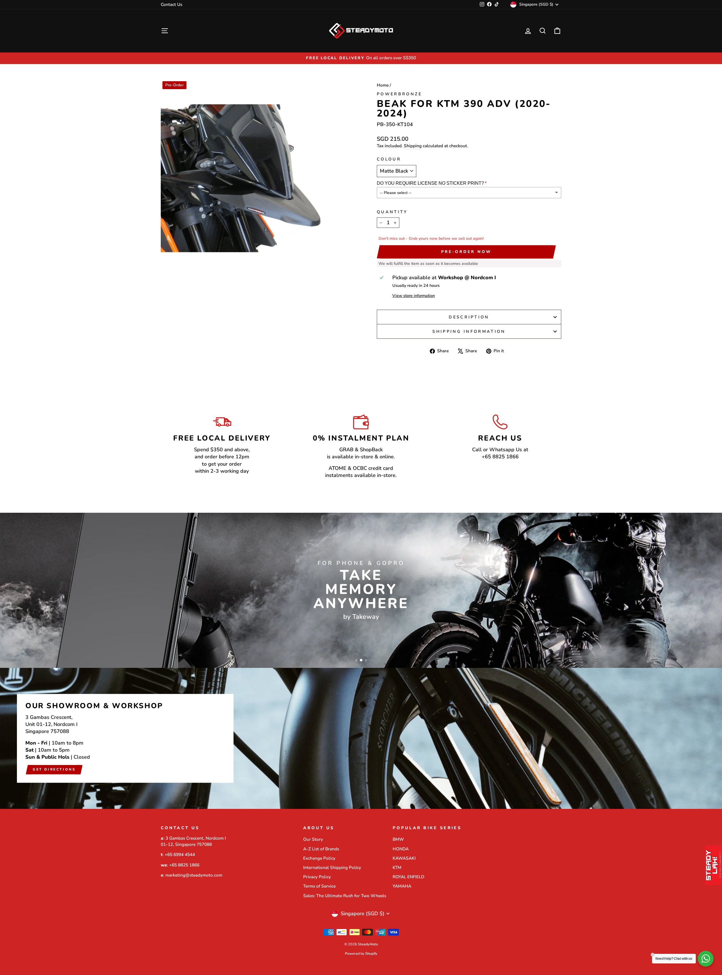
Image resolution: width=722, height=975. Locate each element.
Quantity (392, 212)
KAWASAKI (404, 858)
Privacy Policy (317, 877)
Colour (389, 159)
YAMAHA (402, 886)
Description (469, 317)
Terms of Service (319, 886)
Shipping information (468, 331)
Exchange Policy (319, 858)
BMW (398, 839)
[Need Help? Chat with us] (706, 959)
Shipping (413, 146)
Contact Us (171, 4)
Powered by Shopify (361, 953)
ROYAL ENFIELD (408, 877)
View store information (413, 295)
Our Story (313, 839)
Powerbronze (399, 94)
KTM (397, 867)
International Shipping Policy (332, 867)
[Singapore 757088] (361, 738)
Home (383, 85)
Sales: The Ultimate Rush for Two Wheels (344, 896)
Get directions (54, 769)
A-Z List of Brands (321, 849)
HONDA (401, 849)
